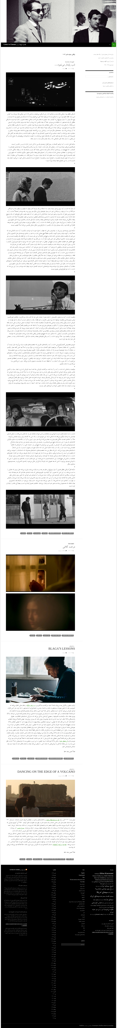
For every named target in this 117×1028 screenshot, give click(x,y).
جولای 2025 (53, 882)
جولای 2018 (53, 1013)
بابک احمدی (111, 883)
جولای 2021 (53, 967)
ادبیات (93, 881)
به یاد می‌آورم (72, 646)
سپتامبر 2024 (53, 893)
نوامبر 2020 (54, 985)
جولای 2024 (53, 897)
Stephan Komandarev (55, 758)
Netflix (96, 880)
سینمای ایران (67, 62)
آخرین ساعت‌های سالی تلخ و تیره (21, 873)
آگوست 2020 (53, 991)
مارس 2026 (54, 873)
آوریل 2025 (54, 886)
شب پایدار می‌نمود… (65, 65)
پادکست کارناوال (82, 890)
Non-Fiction (110, 881)
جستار (97, 886)
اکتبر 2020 (54, 987)
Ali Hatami (97, 873)
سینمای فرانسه (108, 900)
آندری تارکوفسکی (97, 882)
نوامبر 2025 (54, 875)
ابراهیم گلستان (45, 533)
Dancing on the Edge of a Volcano (46, 772)
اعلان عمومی (82, 886)
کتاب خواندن (106, 914)
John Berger (110, 880)
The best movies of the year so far (77, 879)
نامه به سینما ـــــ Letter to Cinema (15, 45)
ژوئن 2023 (54, 923)
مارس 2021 (54, 976)
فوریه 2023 (54, 932)
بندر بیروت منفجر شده (52, 820)
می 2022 (54, 945)
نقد (84, 930)
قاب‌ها (83, 917)
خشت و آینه (30, 533)
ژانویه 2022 (54, 954)
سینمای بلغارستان (15, 758)
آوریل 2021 (54, 974)
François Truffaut (97, 876)
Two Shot (71, 544)
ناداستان (100, 907)
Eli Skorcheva (69, 758)
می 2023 (54, 926)
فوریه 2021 (54, 978)
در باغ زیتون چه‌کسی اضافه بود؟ (104, 889)
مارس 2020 (54, 996)
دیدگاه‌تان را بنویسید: (61, 550)
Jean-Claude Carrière (108, 878)
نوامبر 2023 (54, 912)
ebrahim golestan (55, 533)
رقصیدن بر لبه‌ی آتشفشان (59, 845)
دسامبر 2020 (53, 983)
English (83, 873)
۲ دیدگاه (64, 68)
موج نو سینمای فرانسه (105, 907)
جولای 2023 (53, 921)
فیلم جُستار (83, 915)
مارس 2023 (54, 930)
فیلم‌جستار (111, 907)
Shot (84, 877)
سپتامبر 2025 (53, 877)
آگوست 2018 (53, 1011)
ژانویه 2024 (54, 908)
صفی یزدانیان (104, 903)
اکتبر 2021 (54, 961)
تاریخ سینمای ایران (37, 533)
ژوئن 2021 (54, 970)
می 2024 (54, 901)
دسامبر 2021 (53, 956)
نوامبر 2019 (54, 1005)
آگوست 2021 (53, 965)
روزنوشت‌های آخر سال (81, 908)
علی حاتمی (111, 905)
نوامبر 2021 (54, 959)
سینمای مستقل (101, 899)
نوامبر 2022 (54, 937)
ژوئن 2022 (54, 943)
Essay (102, 876)
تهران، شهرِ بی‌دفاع (24, 898)
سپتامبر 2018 (53, 1009)
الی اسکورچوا (64, 741)
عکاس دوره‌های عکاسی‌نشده (104, 905)
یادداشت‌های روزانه (81, 932)
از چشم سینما (82, 884)
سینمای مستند (23, 859)
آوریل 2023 (54, 928)
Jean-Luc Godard (99, 878)
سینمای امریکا (102, 892)
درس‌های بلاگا (31, 705)
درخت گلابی (69, 547)
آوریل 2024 (54, 904)
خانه (110, 44)
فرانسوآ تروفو (97, 905)
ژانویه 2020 (54, 1000)
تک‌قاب (83, 899)
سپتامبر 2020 (53, 989)
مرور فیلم (83, 926)
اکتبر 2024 (54, 890)
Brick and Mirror (68, 533)
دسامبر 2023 (53, 910)
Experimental (82, 875)
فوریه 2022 (54, 952)
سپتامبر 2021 (53, 963)
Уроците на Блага (41, 758)
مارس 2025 (54, 888)
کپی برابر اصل (92, 914)
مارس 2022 (54, 950)
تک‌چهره (83, 897)
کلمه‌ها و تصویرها (81, 919)
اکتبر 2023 (54, 915)
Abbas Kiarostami (106, 874)
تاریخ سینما (72, 62)
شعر (84, 912)
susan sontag (104, 881)
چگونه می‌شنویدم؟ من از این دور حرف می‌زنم (77, 901)
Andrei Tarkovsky (108, 876)
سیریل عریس (20, 828)
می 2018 (54, 1018)
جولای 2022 (53, 941)
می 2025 (54, 884)
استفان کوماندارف (31, 758)
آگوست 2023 (53, 919)
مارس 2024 (54, 906)
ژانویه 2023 (54, 934)
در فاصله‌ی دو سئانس (81, 906)
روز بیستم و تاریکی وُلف (22, 885)
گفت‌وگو (83, 923)
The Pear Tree (56, 635)
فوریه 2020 (54, 998)
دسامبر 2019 (53, 1002)
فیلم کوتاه (92, 905)
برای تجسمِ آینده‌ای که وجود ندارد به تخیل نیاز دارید (18, 912)
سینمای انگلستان (109, 896)
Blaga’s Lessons (61, 649)
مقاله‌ (84, 928)
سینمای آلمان (110, 892)
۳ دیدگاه (64, 653)
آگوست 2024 (53, 895)
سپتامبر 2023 (53, 917)
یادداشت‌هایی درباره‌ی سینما (80, 934)
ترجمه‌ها (83, 895)
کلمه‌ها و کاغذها (82, 921)
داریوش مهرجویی (47, 635)
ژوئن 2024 (54, 899)
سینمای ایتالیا (102, 896)
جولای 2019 (53, 1007)
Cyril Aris (70, 859)
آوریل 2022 (54, 948)
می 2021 (54, 972)
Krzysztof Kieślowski (103, 880)
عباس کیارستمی (97, 903)
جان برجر (99, 886)
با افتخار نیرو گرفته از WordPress (85, 1025)
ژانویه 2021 (54, 980)
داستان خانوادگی (82, 904)
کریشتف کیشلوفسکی (99, 914)
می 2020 (54, 994)
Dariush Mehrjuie (68, 635)
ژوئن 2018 (54, 1016)
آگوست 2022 (53, 939)
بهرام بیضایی (107, 883)
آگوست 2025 (53, 879)
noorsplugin (110, 1025)
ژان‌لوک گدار (110, 914)
